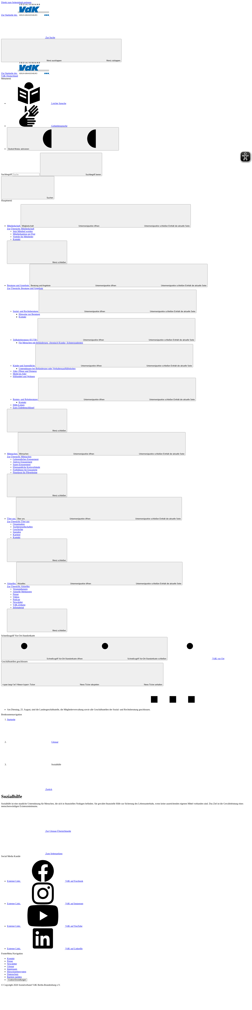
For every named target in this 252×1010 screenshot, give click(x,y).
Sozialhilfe (56, 764)
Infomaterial (18, 607)
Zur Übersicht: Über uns (18, 521)
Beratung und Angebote (18, 285)
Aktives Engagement (22, 462)
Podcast (16, 599)
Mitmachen (12, 453)
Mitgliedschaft (14, 226)
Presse (16, 594)
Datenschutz (12, 974)
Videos (16, 597)
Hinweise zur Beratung (29, 314)
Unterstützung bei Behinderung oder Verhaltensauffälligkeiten (47, 368)
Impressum (12, 969)
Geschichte (18, 529)
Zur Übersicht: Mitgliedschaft (20, 228)
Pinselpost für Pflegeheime (25, 472)
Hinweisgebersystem (16, 971)
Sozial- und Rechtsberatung (26, 311)
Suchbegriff (7, 174)
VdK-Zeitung (19, 605)
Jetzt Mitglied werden (23, 231)
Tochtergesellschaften (23, 527)
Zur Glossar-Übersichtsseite (58, 831)
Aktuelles (11, 583)
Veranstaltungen (20, 589)
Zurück (49, 789)
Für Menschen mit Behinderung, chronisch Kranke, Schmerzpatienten (51, 342)
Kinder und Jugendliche (24, 365)
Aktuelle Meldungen (22, 591)
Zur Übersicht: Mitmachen (19, 456)
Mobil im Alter (19, 374)
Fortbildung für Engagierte (25, 470)
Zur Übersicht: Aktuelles (18, 586)
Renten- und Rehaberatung (25, 399)
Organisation (19, 524)
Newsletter (18, 602)
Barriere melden (14, 977)
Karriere (16, 534)
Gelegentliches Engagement (25, 459)
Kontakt (16, 239)
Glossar (54, 742)
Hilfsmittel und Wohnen (24, 376)
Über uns (11, 518)
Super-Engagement (21, 464)
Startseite (11, 719)
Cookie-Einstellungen (17, 980)
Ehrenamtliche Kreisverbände (26, 467)
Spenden (17, 532)
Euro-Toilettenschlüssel (23, 407)
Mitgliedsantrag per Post (24, 234)
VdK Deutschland (9, 76)
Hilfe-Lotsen (18, 405)
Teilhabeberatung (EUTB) (25, 340)
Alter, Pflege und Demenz (25, 371)
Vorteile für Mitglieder (23, 236)
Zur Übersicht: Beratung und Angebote (25, 288)
